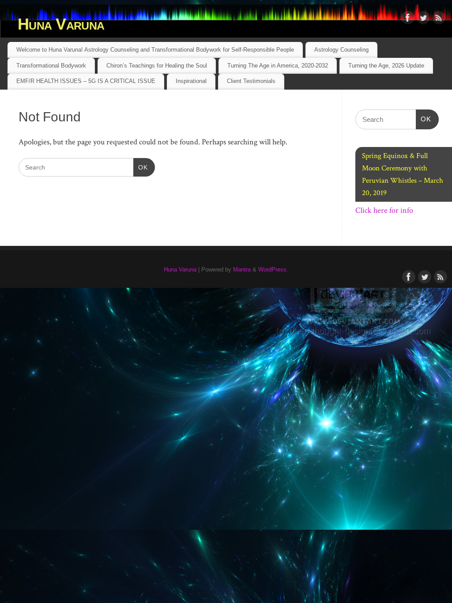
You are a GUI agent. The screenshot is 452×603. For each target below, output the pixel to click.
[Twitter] (423, 19)
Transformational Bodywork (51, 65)
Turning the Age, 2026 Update (386, 65)
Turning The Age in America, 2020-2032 (277, 65)
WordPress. (273, 270)
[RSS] (438, 19)
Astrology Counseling (341, 49)
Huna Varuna (61, 24)
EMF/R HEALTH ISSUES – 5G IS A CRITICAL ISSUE (85, 81)
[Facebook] (407, 19)
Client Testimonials (251, 81)
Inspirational (191, 81)
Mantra (242, 270)
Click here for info (384, 210)
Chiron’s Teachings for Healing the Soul (156, 65)
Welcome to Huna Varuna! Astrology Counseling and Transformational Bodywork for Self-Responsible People (155, 49)
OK (140, 167)
